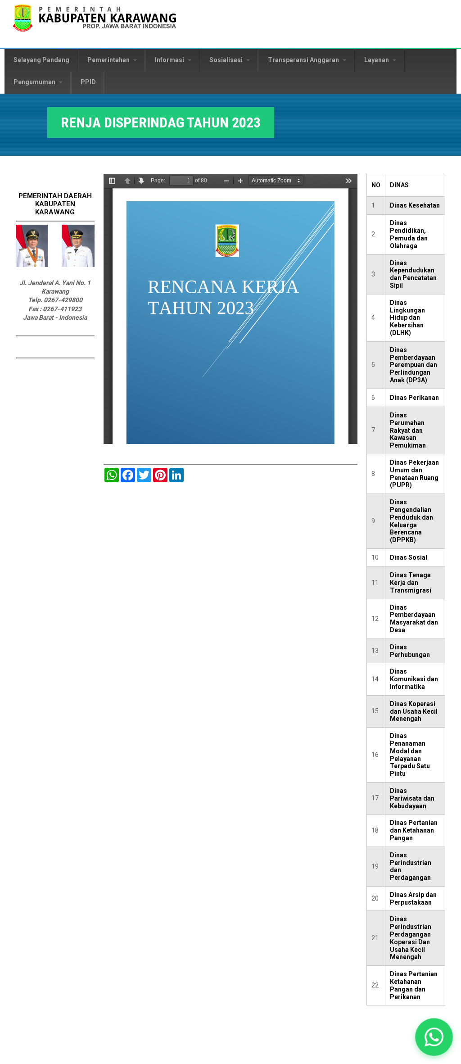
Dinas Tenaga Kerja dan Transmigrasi (410, 582)
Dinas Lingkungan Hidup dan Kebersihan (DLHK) (407, 317)
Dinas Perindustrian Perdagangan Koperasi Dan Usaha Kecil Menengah (410, 937)
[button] (434, 1037)
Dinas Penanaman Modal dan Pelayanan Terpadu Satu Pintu (410, 754)
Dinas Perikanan (414, 397)
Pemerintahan (109, 59)
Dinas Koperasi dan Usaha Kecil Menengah (414, 711)
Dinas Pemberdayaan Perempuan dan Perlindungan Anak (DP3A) (413, 365)
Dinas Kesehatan (415, 205)
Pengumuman (35, 82)
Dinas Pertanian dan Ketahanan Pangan (414, 830)
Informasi (170, 59)
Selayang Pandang (41, 59)
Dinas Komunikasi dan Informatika (414, 679)
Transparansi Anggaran (304, 59)
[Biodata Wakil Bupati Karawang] (78, 264)
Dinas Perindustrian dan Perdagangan (410, 866)
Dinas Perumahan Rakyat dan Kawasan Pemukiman (408, 430)
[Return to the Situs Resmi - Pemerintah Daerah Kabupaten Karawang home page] (94, 23)
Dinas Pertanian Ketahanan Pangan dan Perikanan (414, 985)
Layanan (377, 59)
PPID (88, 82)
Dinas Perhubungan (410, 650)
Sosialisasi (226, 59)
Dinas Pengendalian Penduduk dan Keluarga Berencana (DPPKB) (411, 520)
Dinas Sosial (408, 557)
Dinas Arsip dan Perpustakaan (413, 898)
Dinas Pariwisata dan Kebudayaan (412, 798)
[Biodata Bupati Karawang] (32, 264)
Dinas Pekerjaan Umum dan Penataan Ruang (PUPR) (414, 474)
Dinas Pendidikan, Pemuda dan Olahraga (409, 234)
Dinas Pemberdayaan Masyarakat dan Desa (414, 619)
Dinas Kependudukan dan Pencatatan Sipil (413, 274)
